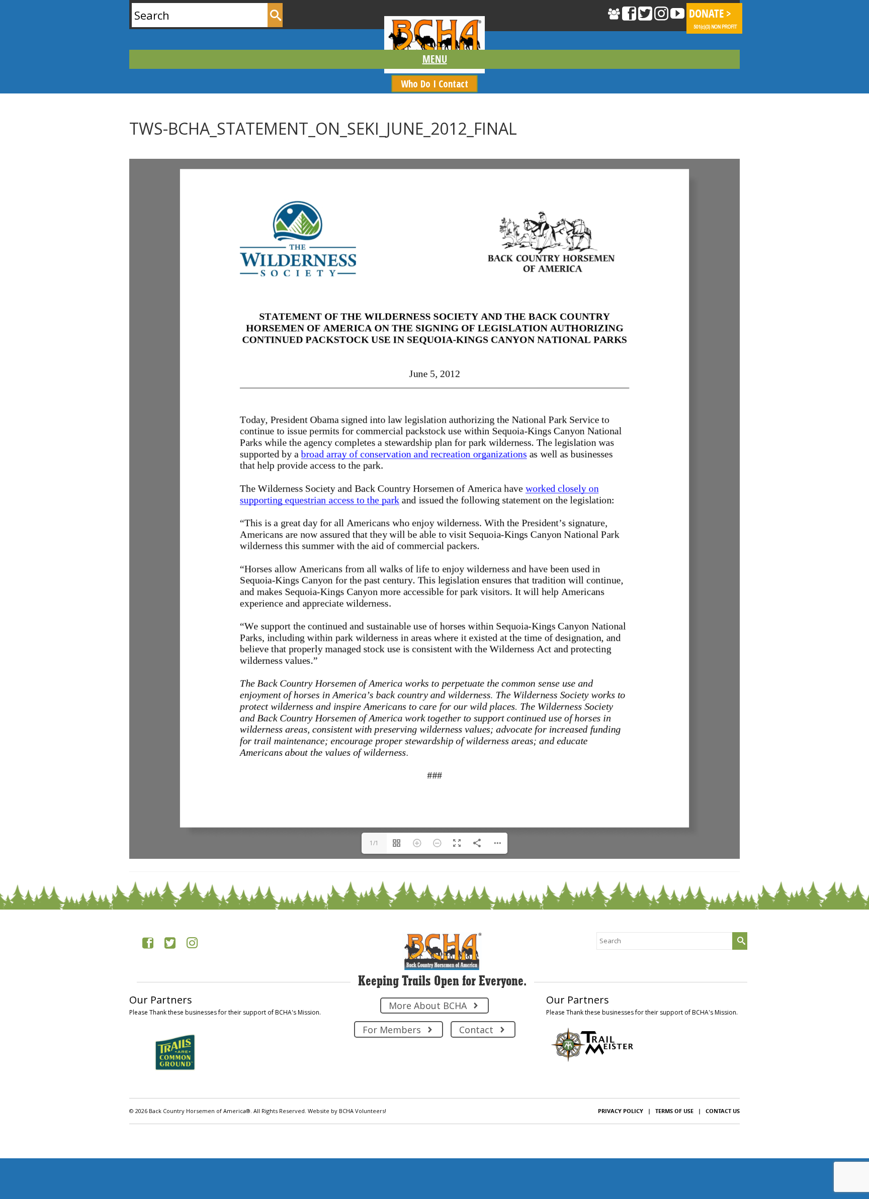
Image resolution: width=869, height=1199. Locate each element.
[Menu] (434, 59)
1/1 (374, 947)
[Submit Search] (275, 15)
